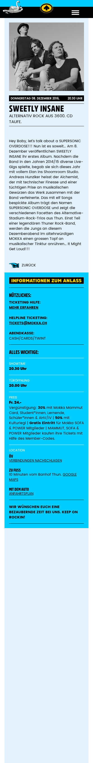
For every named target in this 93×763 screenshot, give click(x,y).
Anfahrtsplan (21, 494)
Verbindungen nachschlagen (35, 461)
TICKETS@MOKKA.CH (28, 323)
